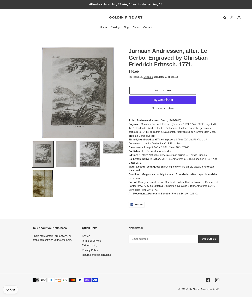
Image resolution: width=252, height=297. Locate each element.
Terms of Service (91, 240)
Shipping (148, 76)
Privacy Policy (90, 250)
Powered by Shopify (210, 289)
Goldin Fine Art (126, 17)
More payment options (163, 108)
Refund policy (89, 245)
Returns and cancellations (96, 254)
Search (86, 235)
